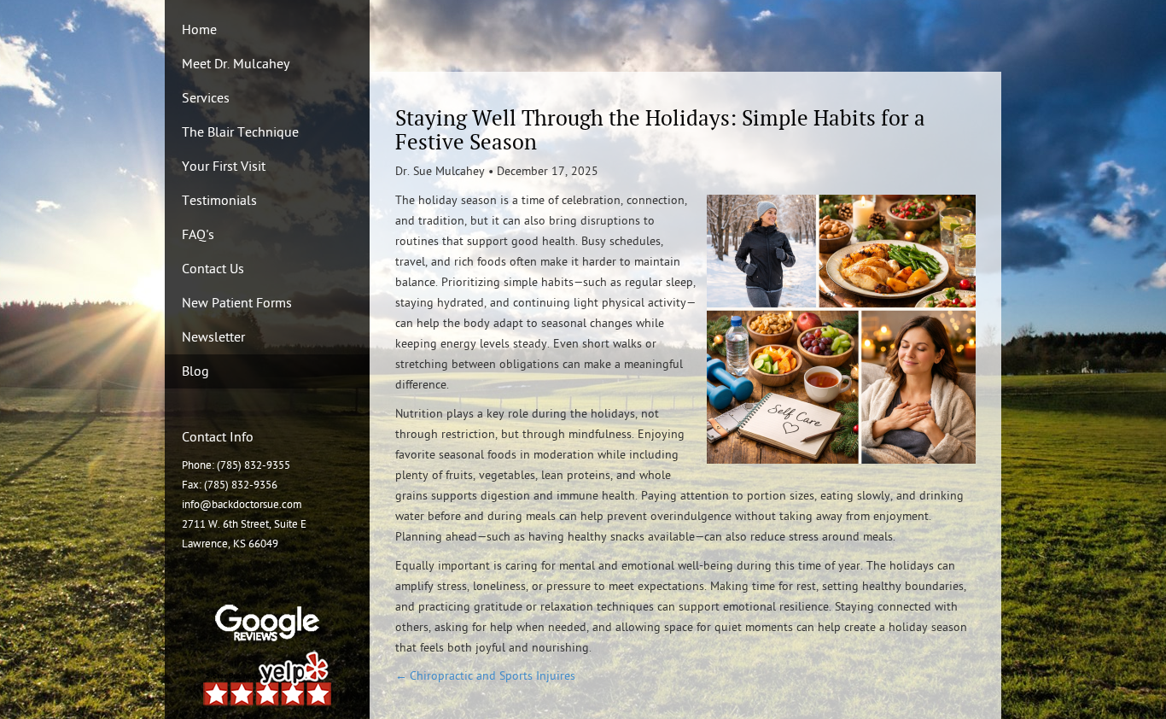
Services (206, 98)
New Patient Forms (237, 303)
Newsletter (213, 337)
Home (199, 30)
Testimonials (219, 200)
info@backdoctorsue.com (242, 504)
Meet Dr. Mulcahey (235, 64)
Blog (195, 371)
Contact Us (213, 269)
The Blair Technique (240, 132)
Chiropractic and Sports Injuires (492, 676)
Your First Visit (223, 166)
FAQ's (198, 235)
